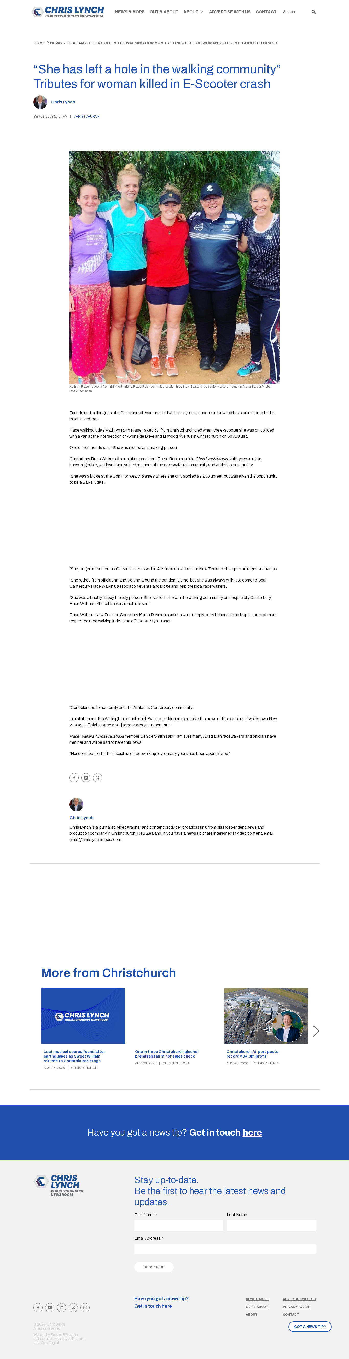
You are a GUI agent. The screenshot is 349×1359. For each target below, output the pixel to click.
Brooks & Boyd (62, 1335)
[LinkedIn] (61, 1307)
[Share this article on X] (97, 777)
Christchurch (86, 116)
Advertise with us (299, 1299)
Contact (266, 12)
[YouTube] (49, 1307)
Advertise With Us (230, 12)
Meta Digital (49, 1343)
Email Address (148, 1238)
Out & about (257, 1307)
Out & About (164, 12)
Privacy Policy (296, 1307)
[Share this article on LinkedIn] (85, 777)
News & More (130, 12)
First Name (145, 1215)
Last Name (237, 1215)
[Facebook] (38, 1307)
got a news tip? (310, 1327)
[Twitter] (73, 1307)
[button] (314, 12)
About (190, 12)
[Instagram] (85, 1307)
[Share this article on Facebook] (74, 777)
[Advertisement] (175, 526)
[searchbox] (300, 12)
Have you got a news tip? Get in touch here (161, 1302)
